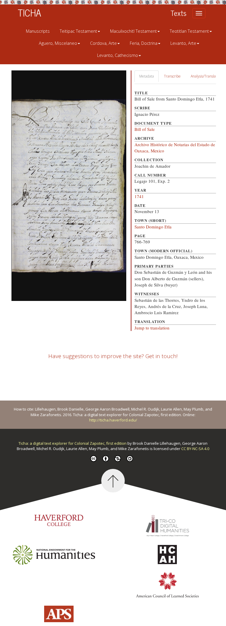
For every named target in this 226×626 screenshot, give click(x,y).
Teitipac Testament (78, 31)
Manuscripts (38, 31)
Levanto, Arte (183, 43)
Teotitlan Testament (189, 31)
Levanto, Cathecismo (117, 55)
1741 (139, 196)
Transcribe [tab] (172, 76)
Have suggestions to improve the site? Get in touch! (113, 356)
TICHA (29, 12)
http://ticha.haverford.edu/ (113, 420)
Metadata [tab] (146, 76)
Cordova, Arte (103, 43)
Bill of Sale (144, 129)
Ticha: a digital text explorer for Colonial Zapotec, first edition (73, 443)
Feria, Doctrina (143, 43)
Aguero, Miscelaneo (58, 43)
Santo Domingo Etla (153, 227)
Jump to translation (152, 328)
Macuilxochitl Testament (133, 31)
